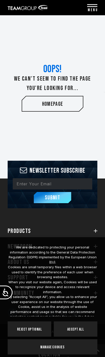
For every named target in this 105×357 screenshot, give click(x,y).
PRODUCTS (19, 231)
